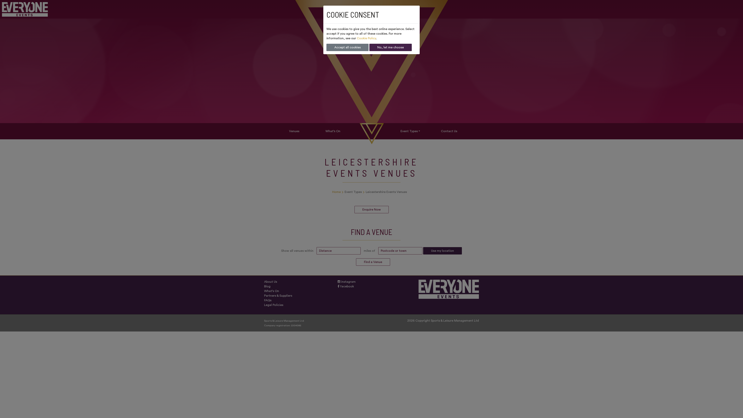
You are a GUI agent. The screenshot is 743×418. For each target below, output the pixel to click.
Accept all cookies (347, 47)
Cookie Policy (366, 38)
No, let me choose (390, 47)
